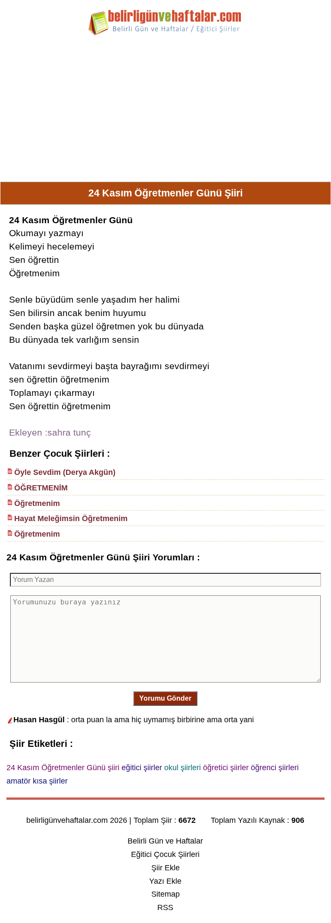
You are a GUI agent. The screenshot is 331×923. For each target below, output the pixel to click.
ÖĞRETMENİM (41, 488)
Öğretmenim (37, 503)
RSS (165, 907)
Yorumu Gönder (165, 698)
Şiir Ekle (165, 867)
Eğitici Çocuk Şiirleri (165, 854)
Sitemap (165, 894)
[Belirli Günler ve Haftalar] (165, 34)
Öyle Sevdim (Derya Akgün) (65, 472)
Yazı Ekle (165, 881)
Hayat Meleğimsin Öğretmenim (71, 518)
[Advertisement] (165, 112)
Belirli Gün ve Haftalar (165, 841)
